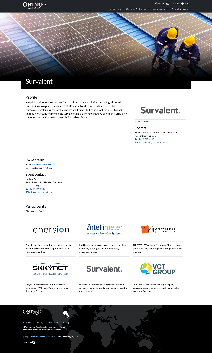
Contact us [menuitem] (174, 3)
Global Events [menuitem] (181, 8)
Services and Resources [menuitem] (150, 8)
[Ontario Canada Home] (34, 5)
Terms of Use (53, 322)
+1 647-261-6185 (36, 189)
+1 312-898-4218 (145, 139)
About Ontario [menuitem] (117, 8)
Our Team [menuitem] (131, 8)
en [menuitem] (185, 3)
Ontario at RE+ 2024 (42, 164)
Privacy (40, 322)
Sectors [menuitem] (167, 8)
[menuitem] (159, 3)
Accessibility (27, 322)
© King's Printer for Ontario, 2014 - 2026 (39, 337)
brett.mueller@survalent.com (151, 142)
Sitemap (66, 322)
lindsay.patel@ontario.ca (40, 192)
